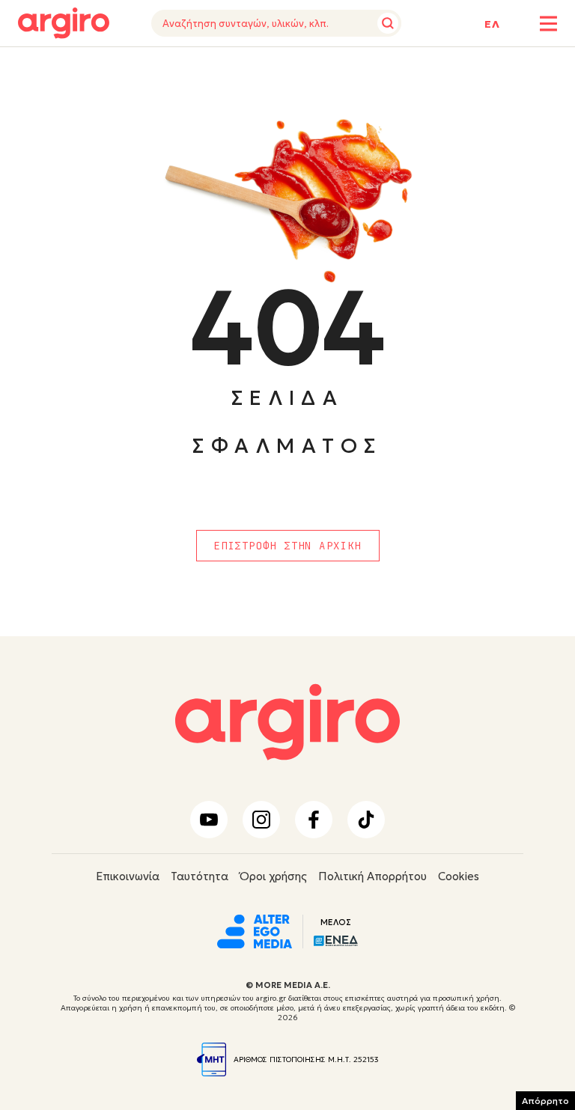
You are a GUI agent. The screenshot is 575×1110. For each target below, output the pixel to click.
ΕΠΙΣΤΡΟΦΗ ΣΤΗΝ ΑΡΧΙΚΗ (287, 545)
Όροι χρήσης (273, 876)
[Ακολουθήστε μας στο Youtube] (209, 819)
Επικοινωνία (127, 876)
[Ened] (336, 939)
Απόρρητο (545, 1100)
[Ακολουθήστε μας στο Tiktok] (366, 819)
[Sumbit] (387, 23)
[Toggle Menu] (548, 23)
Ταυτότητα (199, 876)
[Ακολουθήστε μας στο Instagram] (261, 819)
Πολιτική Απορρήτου (372, 876)
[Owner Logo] (254, 929)
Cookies (458, 876)
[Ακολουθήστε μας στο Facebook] (313, 819)
